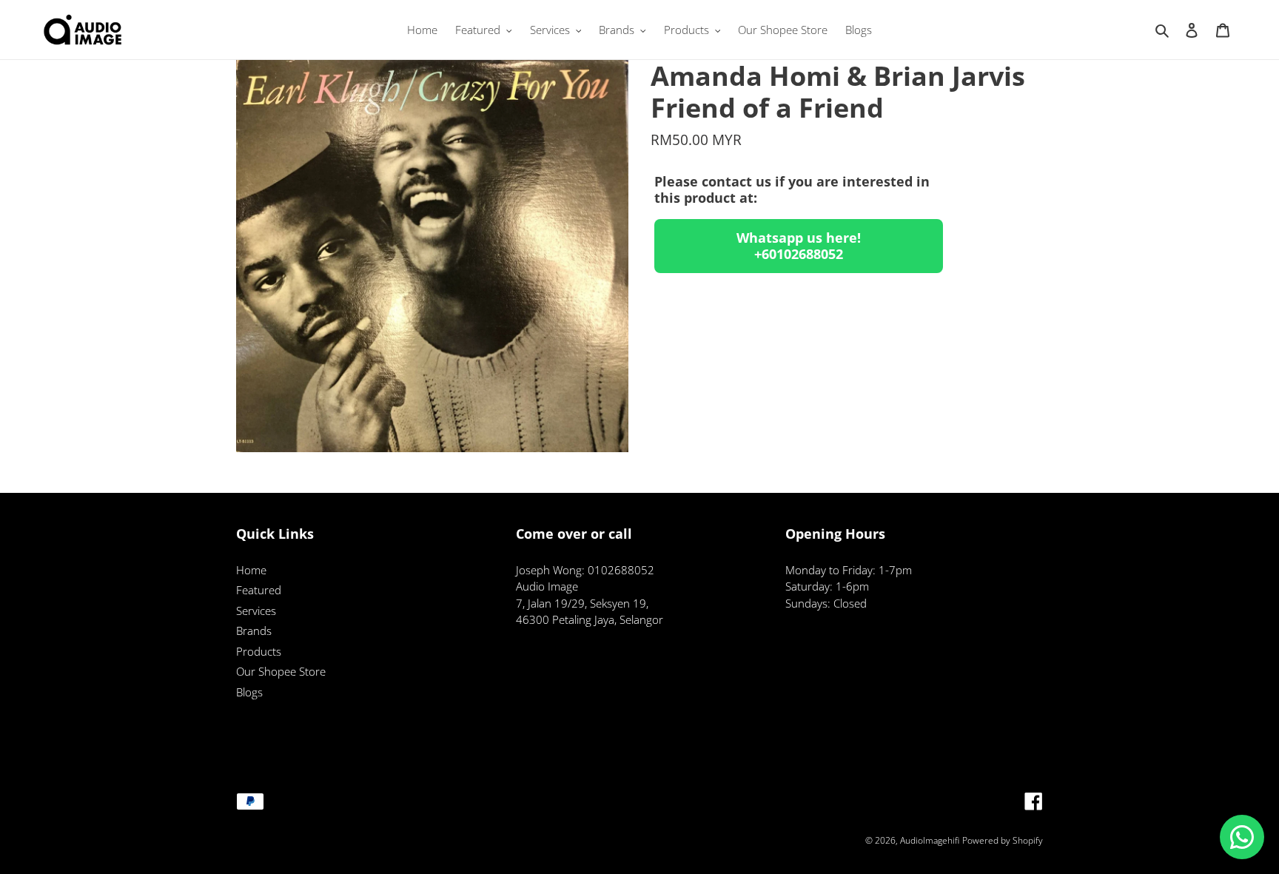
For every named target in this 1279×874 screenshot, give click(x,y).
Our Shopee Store (281, 671)
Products (258, 651)
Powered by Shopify (1002, 840)
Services (256, 610)
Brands (254, 630)
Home (251, 569)
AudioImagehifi (929, 840)
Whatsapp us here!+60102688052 (798, 246)
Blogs (249, 692)
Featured (258, 589)
